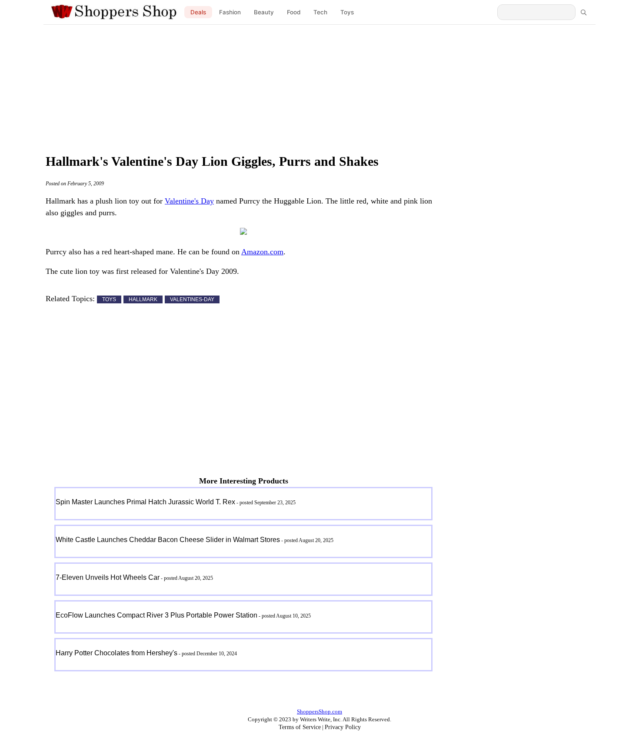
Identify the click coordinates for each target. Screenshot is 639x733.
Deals (198, 12)
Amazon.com (262, 251)
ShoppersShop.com (319, 711)
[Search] (583, 12)
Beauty (264, 12)
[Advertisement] (319, 87)
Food (293, 12)
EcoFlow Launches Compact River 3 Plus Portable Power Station (156, 615)
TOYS (109, 299)
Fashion (230, 12)
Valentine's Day (189, 201)
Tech (320, 12)
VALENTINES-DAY (192, 299)
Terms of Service (300, 727)
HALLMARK (143, 299)
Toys (347, 12)
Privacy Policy (343, 727)
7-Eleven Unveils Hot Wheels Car (108, 577)
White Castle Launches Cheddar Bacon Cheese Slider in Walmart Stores (168, 539)
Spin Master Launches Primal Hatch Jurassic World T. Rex (145, 502)
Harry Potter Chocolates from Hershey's (116, 653)
